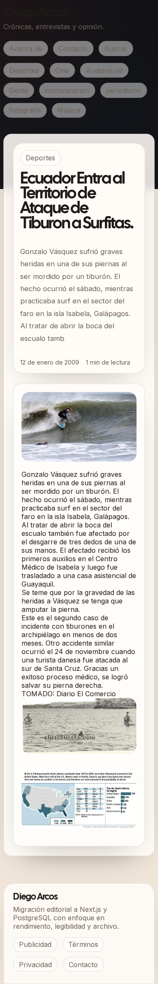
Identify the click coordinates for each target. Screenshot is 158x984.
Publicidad (35, 944)
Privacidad (35, 964)
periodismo (123, 90)
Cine (62, 70)
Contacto (73, 48)
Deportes (24, 70)
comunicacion (67, 90)
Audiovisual (104, 70)
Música (68, 110)
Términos (83, 944)
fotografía (25, 110)
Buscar (115, 48)
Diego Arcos (35, 13)
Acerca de (25, 48)
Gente (18, 90)
